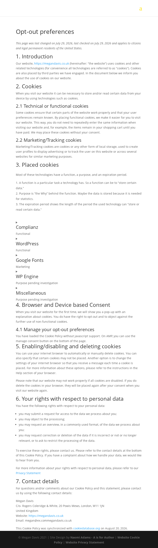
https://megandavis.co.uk (51, 63)
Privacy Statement (28, 473)
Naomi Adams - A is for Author (92, 537)
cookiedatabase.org (86, 528)
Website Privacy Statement (85, 542)
